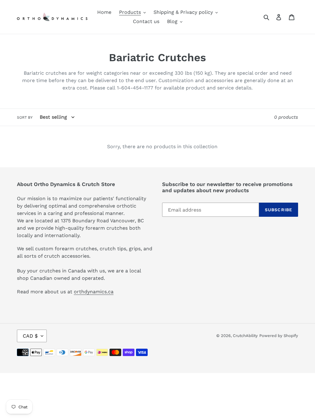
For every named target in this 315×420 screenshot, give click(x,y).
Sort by (25, 117)
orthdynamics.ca (94, 292)
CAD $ (30, 336)
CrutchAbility (245, 335)
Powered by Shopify (278, 335)
